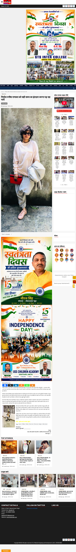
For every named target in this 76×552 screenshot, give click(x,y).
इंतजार (20, 424)
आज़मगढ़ (55, 85)
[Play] (74, 281)
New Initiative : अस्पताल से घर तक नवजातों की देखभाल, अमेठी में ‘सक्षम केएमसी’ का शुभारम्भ (9, 493)
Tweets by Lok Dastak (32, 508)
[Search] (74, 286)
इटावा (60, 85)
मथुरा (12, 85)
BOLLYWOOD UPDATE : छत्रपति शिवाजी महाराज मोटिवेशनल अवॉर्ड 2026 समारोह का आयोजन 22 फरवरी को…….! (8, 461)
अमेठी (8, 85)
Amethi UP (11, 510)
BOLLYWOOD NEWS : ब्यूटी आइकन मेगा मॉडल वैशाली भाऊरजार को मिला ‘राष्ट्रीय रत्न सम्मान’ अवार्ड (26, 460)
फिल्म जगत (4, 94)
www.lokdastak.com (12, 517)
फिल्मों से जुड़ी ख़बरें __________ (23, 427)
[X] (10, 385)
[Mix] (21, 385)
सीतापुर (26, 85)
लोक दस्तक (11, 106)
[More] (32, 385)
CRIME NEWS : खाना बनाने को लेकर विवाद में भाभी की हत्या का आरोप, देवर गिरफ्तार (66, 493)
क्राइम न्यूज (24, 489)
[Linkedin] (16, 385)
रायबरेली (21, 85)
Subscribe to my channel (65, 111)
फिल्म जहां (36, 424)
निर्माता (27, 424)
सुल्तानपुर (16, 85)
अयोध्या (42, 85)
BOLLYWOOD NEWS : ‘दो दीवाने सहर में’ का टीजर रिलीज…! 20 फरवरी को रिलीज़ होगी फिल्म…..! (43, 460)
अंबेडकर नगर (32, 85)
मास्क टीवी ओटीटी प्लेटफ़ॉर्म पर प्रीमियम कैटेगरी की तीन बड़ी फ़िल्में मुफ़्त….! (39, 432)
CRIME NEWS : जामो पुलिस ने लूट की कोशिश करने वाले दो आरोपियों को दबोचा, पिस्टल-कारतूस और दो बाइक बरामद (28, 494)
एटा (63, 85)
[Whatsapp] (27, 385)
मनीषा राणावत (44, 424)
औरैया (67, 85)
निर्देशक (23, 424)
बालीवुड (40, 424)
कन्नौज (71, 85)
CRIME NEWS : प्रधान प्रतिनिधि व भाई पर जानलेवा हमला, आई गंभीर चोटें (47, 493)
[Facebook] (5, 385)
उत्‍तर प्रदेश (2, 85)
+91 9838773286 (10, 512)
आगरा (51, 85)
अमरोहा (37, 85)
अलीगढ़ (46, 85)
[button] (66, 114)
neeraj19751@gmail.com (7, 515)
